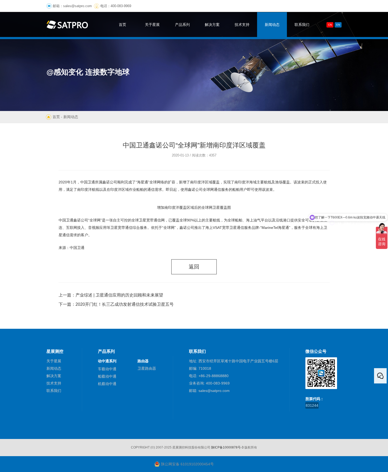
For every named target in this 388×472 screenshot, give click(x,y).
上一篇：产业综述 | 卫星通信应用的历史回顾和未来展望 (111, 295)
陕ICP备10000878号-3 (227, 447)
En (338, 24)
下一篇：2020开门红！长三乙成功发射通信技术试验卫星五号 (116, 304)
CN (330, 24)
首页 (56, 117)
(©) (152, 447)
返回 (194, 267)
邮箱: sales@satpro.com (209, 390)
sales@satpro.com (77, 6)
